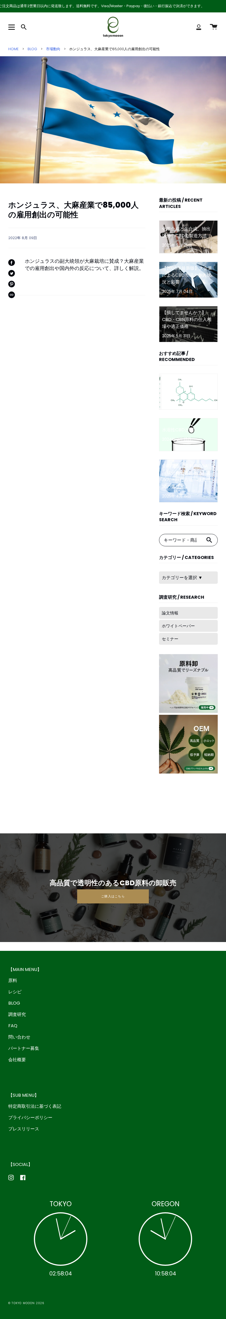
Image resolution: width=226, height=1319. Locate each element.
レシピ (14, 992)
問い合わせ (19, 1037)
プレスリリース (23, 1129)
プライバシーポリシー (30, 1117)
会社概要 (17, 1059)
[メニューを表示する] (12, 27)
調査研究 (17, 1014)
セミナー (170, 639)
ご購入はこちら (113, 896)
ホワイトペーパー (178, 626)
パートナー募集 (23, 1048)
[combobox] (180, 540)
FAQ (12, 1026)
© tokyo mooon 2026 (26, 1303)
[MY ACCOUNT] (199, 27)
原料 (12, 980)
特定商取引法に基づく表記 (34, 1106)
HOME (13, 49)
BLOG (32, 49)
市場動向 (53, 49)
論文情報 (170, 613)
